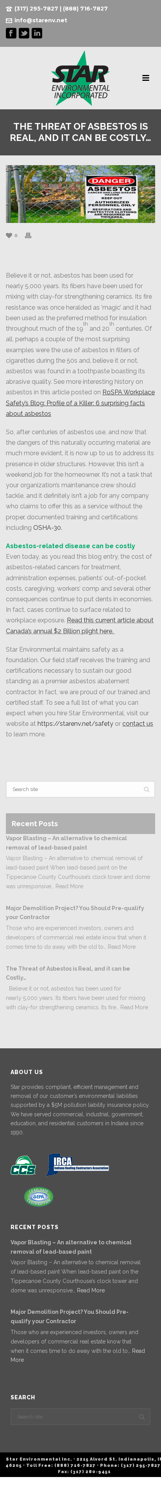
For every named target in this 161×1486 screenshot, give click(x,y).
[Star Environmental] (80, 78)
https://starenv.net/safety (75, 723)
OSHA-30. (47, 527)
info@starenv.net (40, 20)
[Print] (32, 235)
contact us (137, 723)
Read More (69, 886)
